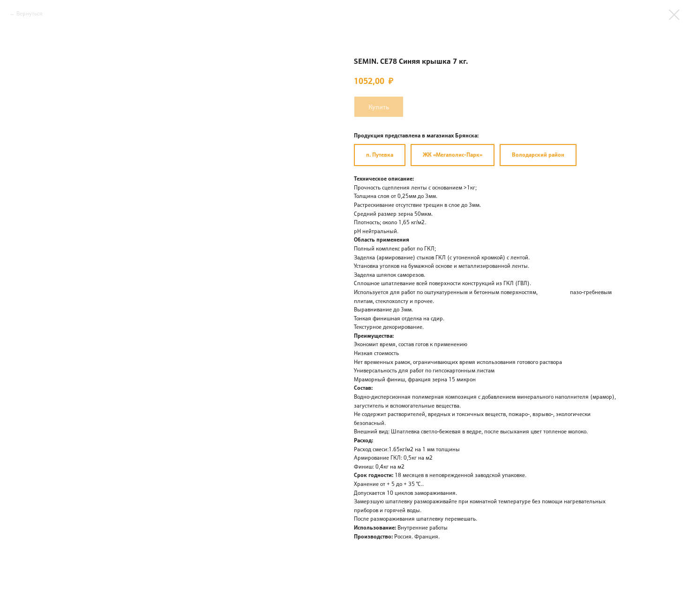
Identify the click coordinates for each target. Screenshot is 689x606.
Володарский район (538, 154)
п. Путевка (379, 154)
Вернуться (29, 13)
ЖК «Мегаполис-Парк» (452, 154)
